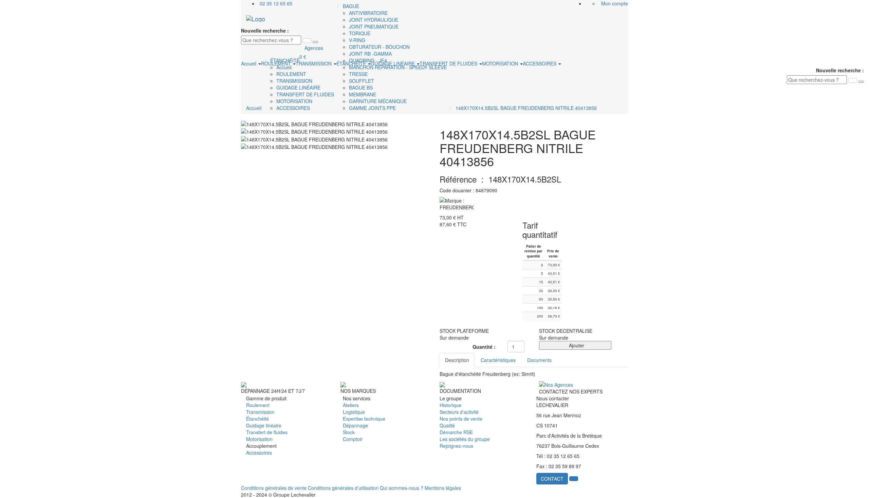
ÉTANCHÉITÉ (351, 63)
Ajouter (575, 345)
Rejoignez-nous (456, 445)
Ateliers (351, 405)
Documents (539, 360)
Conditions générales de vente (274, 487)
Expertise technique (364, 418)
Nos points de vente (461, 418)
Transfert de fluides (267, 432)
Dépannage (355, 425)
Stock (349, 432)
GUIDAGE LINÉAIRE (393, 63)
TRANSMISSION (314, 63)
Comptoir (353, 439)
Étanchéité (257, 418)
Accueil (249, 63)
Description (457, 360)
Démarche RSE (456, 432)
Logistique (354, 411)
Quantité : (484, 346)
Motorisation (259, 439)
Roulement (258, 405)
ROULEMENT (276, 63)
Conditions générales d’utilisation (343, 487)
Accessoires (259, 452)
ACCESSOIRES (540, 63)
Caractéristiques (498, 360)
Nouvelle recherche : (265, 30)
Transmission (260, 411)
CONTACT (552, 478)
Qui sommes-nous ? (401, 487)
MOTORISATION (500, 63)
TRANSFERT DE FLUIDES (449, 63)
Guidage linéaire (263, 425)
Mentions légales (443, 487)
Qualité (447, 425)
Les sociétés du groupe (465, 439)
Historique (450, 405)
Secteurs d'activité (459, 411)
